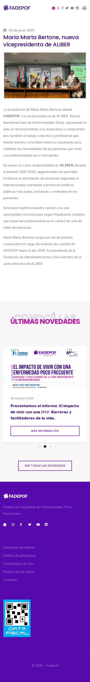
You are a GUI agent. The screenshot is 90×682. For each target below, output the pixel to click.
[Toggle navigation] (84, 8)
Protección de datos (18, 572)
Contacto (10, 580)
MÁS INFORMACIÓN (45, 431)
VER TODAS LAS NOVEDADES (45, 465)
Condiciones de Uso (18, 564)
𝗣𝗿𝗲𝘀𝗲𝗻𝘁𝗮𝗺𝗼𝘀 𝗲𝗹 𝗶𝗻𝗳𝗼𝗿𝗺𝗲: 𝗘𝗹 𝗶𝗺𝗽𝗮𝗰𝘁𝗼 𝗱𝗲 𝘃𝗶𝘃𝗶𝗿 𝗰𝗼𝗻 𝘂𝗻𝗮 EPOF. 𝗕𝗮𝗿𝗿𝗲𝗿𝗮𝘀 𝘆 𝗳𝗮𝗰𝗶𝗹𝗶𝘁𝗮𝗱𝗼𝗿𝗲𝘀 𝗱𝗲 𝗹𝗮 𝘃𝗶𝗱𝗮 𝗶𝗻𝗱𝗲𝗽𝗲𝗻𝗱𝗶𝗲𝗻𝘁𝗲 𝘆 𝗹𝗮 (44, 412)
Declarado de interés (19, 547)
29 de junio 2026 (22, 398)
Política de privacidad (19, 555)
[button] (40, 446)
